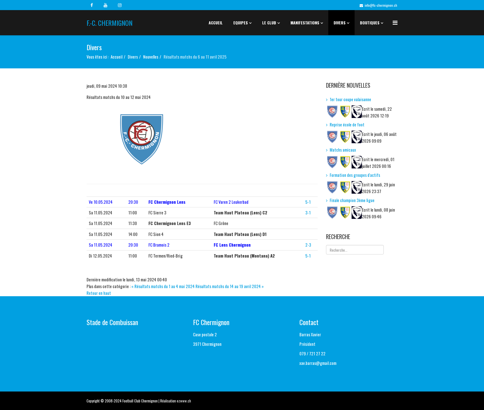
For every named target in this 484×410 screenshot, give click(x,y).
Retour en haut (99, 293)
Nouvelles (150, 57)
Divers (340, 23)
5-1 (308, 202)
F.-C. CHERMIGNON (109, 23)
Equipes (240, 23)
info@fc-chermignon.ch (381, 5)
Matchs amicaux (343, 150)
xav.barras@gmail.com (317, 363)
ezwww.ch (184, 401)
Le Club (269, 23)
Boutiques (370, 23)
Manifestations (304, 23)
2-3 (308, 245)
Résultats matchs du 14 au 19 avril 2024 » (230, 286)
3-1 (308, 212)
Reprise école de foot (347, 124)
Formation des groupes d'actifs (355, 175)
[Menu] (395, 22)
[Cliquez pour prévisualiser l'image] (202, 140)
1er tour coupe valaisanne (350, 99)
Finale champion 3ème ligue (352, 200)
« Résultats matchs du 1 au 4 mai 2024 (163, 286)
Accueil (216, 23)
